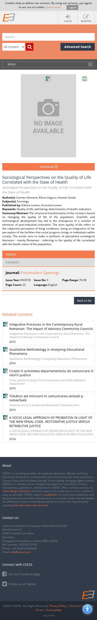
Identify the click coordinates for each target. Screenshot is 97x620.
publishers (51, 495)
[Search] (29, 47)
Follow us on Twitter (22, 584)
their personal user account (30, 505)
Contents (12, 262)
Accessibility (54, 610)
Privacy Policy (57, 606)
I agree (72, 7)
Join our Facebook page (24, 574)
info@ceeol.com (21, 552)
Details (11, 254)
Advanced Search (77, 47)
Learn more (53, 7)
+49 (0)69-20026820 (24, 548)
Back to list (84, 300)
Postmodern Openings (40, 272)
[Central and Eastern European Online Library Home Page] (9, 17)
